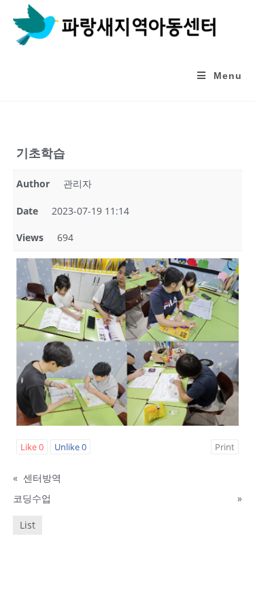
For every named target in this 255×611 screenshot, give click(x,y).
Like (32, 447)
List (27, 524)
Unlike (70, 447)
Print (225, 447)
